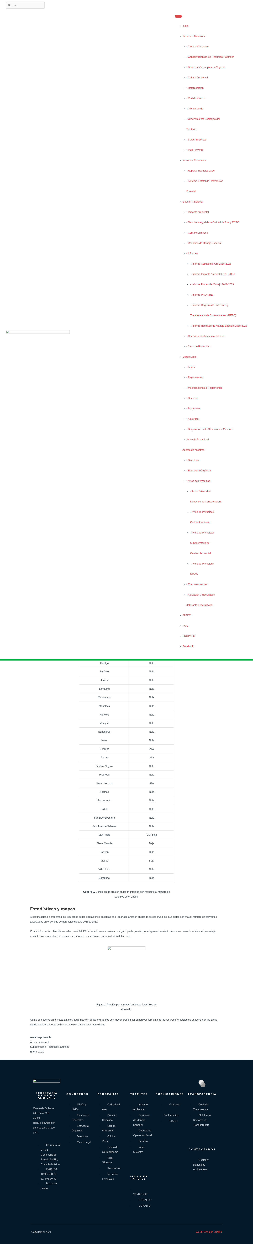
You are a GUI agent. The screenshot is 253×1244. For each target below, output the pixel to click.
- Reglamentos (194, 377)
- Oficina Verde (194, 108)
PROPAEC (188, 635)
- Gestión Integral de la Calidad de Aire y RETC (212, 222)
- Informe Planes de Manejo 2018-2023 (212, 284)
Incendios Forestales (194, 160)
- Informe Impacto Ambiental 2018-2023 (212, 274)
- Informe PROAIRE (201, 294)
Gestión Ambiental (192, 201)
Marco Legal (189, 356)
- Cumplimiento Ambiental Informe (205, 336)
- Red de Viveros (195, 98)
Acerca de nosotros (193, 449)
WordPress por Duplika (209, 1231)
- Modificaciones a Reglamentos (204, 387)
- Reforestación (195, 87)
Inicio (185, 25)
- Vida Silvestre (194, 149)
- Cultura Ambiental (197, 77)
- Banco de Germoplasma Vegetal (205, 67)
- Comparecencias (196, 584)
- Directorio (192, 460)
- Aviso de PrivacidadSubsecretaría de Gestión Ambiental (202, 543)
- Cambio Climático (197, 232)
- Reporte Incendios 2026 (200, 170)
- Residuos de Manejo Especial (203, 242)
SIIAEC (186, 615)
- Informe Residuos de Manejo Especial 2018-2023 (218, 325)
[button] (186, 653)
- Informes (192, 253)
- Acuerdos (192, 418)
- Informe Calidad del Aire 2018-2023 (210, 263)
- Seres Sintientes (196, 139)
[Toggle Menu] (178, 16)
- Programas (193, 408)
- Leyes (190, 367)
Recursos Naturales (193, 36)
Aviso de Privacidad (197, 439)
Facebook (188, 646)
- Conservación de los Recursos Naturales (210, 56)
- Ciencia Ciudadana (197, 46)
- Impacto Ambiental (197, 211)
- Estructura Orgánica (198, 470)
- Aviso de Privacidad (198, 346)
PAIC (185, 625)
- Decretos (192, 398)
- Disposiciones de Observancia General (209, 429)
